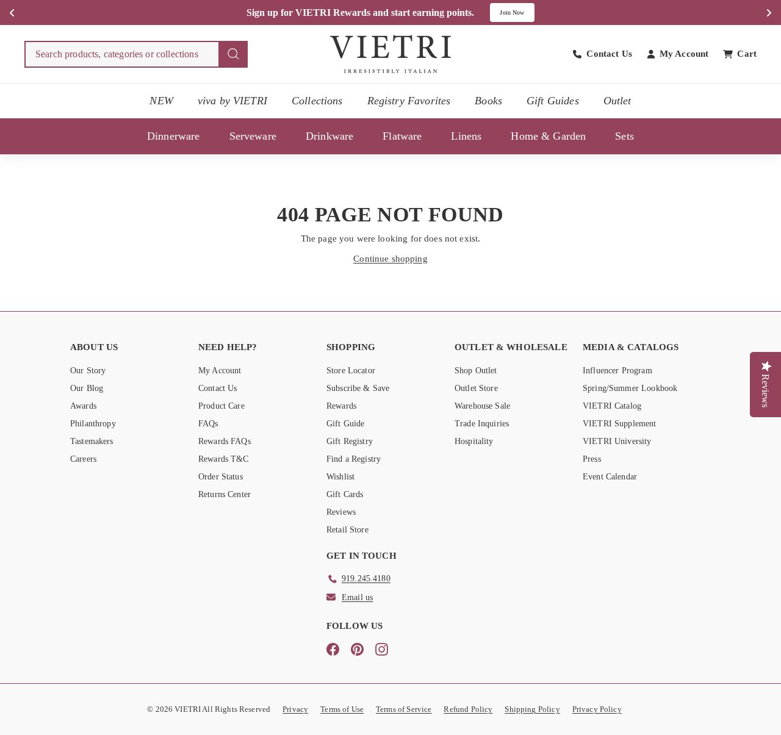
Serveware (252, 136)
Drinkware (329, 136)
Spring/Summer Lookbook (630, 388)
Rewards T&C (223, 459)
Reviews (341, 512)
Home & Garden (548, 136)
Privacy (295, 709)
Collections (317, 101)
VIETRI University (617, 441)
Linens (466, 136)
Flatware (402, 136)
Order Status (220, 476)
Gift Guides (553, 101)
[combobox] (136, 54)
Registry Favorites (409, 101)
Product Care (221, 406)
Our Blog (86, 388)
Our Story (88, 370)
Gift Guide (345, 423)
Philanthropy (93, 423)
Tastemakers (91, 441)
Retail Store (347, 529)
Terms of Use (342, 709)
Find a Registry (353, 459)
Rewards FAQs (224, 441)
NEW (161, 101)
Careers (83, 459)
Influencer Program (617, 370)
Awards (83, 406)
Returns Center (224, 494)
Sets (624, 136)
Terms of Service (403, 709)
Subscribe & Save (357, 388)
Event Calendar (610, 476)
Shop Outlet (476, 370)
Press (592, 459)
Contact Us (217, 388)
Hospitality (474, 441)
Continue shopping (390, 259)
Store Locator (350, 370)
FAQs (208, 423)
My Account (220, 370)
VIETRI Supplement (620, 423)
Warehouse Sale (482, 406)
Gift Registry (349, 441)
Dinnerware (173, 136)
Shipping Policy (532, 709)
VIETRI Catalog (612, 406)
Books (488, 101)
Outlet (617, 101)
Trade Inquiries (482, 423)
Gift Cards (345, 494)
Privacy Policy (597, 709)
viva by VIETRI (232, 101)
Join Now (512, 12)
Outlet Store (476, 388)
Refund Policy (468, 709)
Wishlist (340, 476)
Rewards (341, 406)
